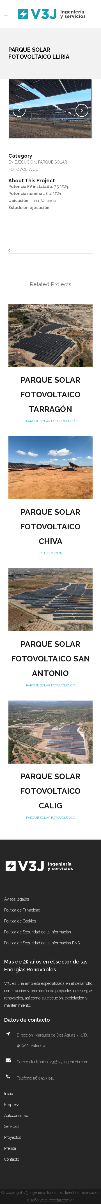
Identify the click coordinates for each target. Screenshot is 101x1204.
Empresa (12, 1104)
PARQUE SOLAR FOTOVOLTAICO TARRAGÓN (50, 394)
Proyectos (12, 1137)
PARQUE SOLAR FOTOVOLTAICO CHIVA (50, 526)
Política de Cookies (20, 921)
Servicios (11, 1126)
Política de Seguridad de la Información (37, 932)
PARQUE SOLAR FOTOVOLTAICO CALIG (50, 791)
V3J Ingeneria (34, 1192)
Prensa (10, 1148)
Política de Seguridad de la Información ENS (42, 943)
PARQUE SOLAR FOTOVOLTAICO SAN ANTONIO (50, 659)
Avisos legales (16, 899)
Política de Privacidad (22, 910)
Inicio (8, 1093)
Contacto (11, 1159)
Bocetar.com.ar (61, 1200)
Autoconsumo (16, 1115)
